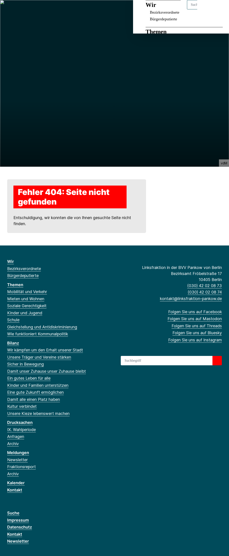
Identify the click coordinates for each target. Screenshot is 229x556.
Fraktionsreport (21, 466)
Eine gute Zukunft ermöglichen (35, 392)
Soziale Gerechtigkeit (27, 305)
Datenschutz (19, 527)
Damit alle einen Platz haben (33, 399)
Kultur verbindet (22, 406)
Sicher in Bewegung (25, 364)
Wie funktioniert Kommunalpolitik (37, 334)
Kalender (16, 482)
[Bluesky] (31, 9)
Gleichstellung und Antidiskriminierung (42, 327)
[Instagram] (39, 9)
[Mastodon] (17, 9)
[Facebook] (9, 9)
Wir (10, 261)
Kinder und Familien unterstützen (37, 385)
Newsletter (17, 459)
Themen (156, 31)
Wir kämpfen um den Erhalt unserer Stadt (45, 350)
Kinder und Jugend (24, 313)
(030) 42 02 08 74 (205, 292)
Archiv (13, 443)
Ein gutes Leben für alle (29, 378)
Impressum (18, 520)
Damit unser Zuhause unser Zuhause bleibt (46, 371)
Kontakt (14, 490)
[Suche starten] (217, 360)
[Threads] (24, 9)
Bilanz (13, 343)
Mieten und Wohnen (25, 298)
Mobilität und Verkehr (27, 291)
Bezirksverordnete (24, 268)
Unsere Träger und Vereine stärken (39, 357)
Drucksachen (20, 422)
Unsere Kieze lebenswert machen (38, 413)
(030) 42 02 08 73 (204, 285)
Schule (13, 319)
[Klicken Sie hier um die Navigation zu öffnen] (220, 9)
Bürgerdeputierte (163, 19)
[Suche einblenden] (207, 9)
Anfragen (15, 436)
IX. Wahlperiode (21, 429)
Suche (13, 513)
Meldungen (18, 452)
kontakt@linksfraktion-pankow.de (191, 298)
